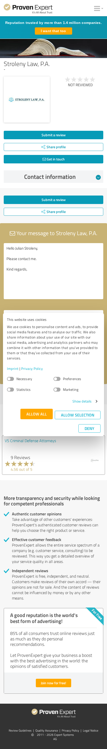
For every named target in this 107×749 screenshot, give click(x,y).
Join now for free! (53, 683)
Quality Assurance (46, 730)
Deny (89, 428)
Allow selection (77, 415)
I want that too (53, 31)
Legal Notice (90, 730)
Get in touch (55, 159)
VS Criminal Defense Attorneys (30, 440)
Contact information (50, 176)
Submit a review (54, 135)
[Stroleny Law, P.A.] (26, 99)
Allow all (36, 414)
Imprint (13, 368)
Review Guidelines (20, 730)
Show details (82, 401)
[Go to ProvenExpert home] (28, 9)
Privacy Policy (32, 368)
